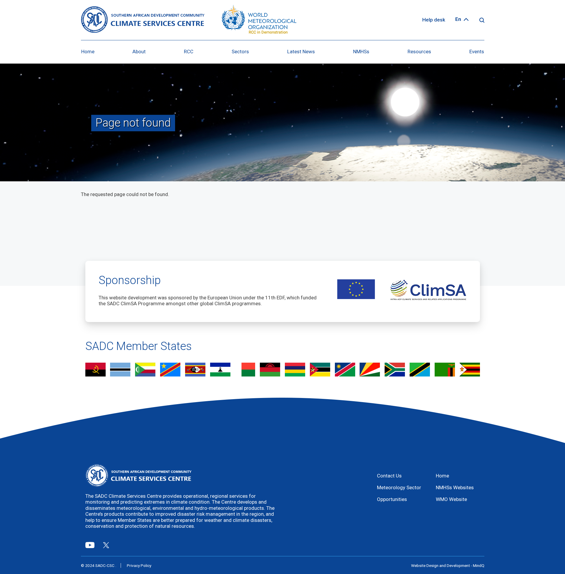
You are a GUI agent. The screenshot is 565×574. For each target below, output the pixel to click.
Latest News (301, 51)
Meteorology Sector (399, 487)
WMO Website (451, 499)
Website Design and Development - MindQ (447, 565)
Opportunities (392, 499)
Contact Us (389, 476)
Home (87, 51)
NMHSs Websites (455, 487)
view (95, 370)
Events (476, 51)
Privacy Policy (139, 565)
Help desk (433, 20)
